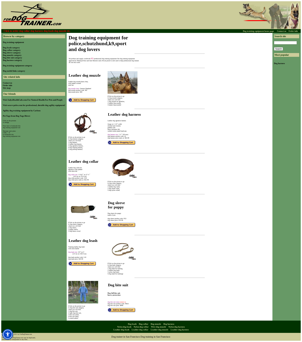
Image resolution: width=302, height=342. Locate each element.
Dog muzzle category (12, 55)
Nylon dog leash (124, 327)
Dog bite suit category (12, 58)
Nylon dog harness (176, 327)
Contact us (282, 31)
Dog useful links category (14, 71)
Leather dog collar (140, 329)
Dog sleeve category (12, 52)
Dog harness (279, 63)
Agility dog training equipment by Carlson (21, 110)
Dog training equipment (13, 42)
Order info (293, 31)
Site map (7, 88)
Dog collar (143, 324)
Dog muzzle (156, 324)
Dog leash (132, 324)
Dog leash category (11, 47)
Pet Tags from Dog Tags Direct (16, 116)
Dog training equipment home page (258, 31)
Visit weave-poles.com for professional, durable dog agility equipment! (34, 105)
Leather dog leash (121, 329)
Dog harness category (12, 60)
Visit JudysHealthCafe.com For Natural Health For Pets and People (33, 100)
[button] (7, 334)
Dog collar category (12, 50)
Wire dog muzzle (158, 327)
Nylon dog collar (141, 327)
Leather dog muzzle (159, 329)
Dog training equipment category (17, 65)
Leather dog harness (180, 329)
